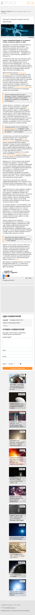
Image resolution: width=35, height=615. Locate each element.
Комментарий (7, 337)
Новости (9, 11)
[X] (8, 276)
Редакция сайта (5, 610)
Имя (4, 350)
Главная (3, 11)
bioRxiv (17, 259)
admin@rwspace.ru (10, 608)
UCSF (27, 108)
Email (5, 356)
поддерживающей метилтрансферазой (14, 154)
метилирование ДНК (11, 128)
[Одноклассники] (6, 276)
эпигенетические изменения (22, 87)
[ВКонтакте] (4, 276)
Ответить (5, 325)
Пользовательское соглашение (20, 610)
